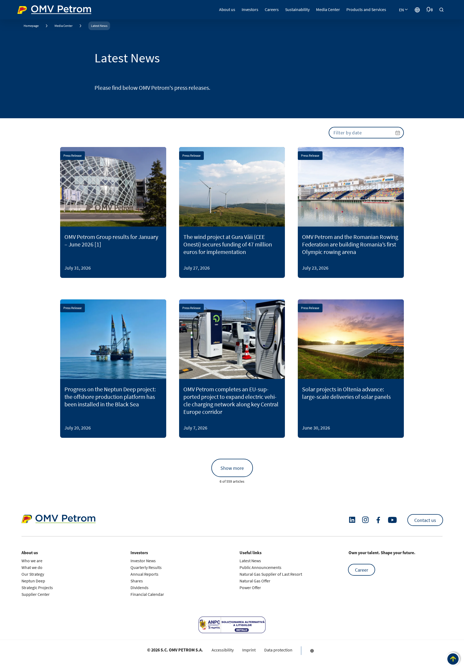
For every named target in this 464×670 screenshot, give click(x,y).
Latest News (99, 26)
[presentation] (366, 132)
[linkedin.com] (352, 520)
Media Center (64, 26)
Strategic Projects (37, 587)
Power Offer (250, 587)
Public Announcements (260, 567)
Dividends (139, 587)
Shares (136, 580)
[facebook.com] (378, 520)
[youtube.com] (392, 520)
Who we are (31, 560)
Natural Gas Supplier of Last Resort (271, 574)
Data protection (278, 650)
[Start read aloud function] (429, 9)
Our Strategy (32, 574)
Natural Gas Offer (255, 580)
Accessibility (223, 650)
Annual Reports (144, 574)
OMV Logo (27, 9)
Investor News (143, 560)
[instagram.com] (365, 520)
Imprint (249, 650)
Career (361, 570)
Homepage (31, 26)
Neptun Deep (33, 580)
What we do (31, 567)
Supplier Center (35, 594)
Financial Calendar (147, 594)
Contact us (425, 520)
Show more (232, 468)
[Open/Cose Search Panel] (441, 9)
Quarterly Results (146, 567)
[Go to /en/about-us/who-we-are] (417, 9)
